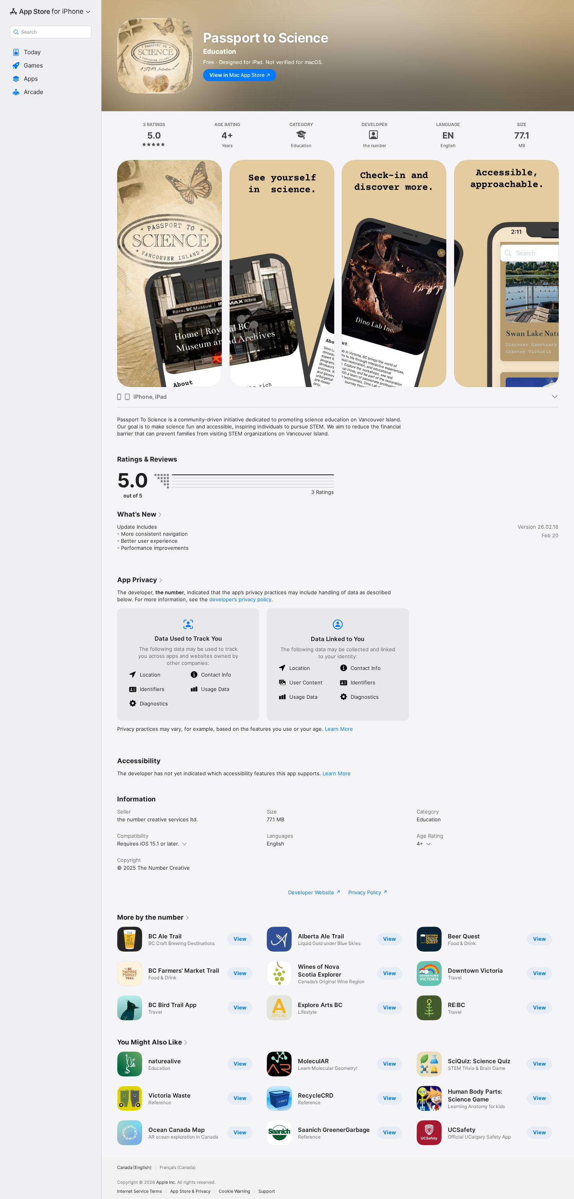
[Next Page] (566, 273)
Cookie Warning (234, 1191)
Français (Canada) (178, 1167)
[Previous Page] (109, 273)
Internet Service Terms (139, 1191)
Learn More (339, 729)
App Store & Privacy (190, 1191)
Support (266, 1191)
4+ (420, 843)
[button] (50, 52)
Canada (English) (134, 1167)
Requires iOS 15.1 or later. (148, 843)
